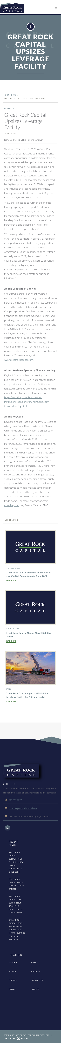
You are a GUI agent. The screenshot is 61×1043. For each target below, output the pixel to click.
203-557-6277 (15, 800)
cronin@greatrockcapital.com (23, 808)
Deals (9, 689)
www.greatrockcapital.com (18, 359)
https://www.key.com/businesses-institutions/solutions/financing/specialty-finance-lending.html (26, 402)
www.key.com (11, 505)
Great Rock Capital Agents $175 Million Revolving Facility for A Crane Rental (27, 695)
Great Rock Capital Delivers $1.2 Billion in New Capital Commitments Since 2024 (28, 574)
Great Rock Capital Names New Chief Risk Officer (28, 635)
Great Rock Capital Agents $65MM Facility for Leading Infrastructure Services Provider (17, 930)
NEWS (14, 95)
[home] (12, 8)
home (6, 95)
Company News (11, 108)
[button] (56, 8)
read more (11, 580)
